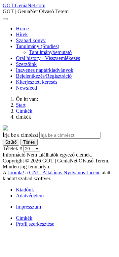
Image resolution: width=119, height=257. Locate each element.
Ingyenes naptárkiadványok (44, 70)
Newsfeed (26, 88)
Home (22, 28)
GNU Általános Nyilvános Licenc (64, 172)
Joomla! (16, 172)
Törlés (29, 142)
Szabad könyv (31, 40)
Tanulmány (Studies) (37, 46)
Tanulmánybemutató (50, 52)
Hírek (22, 34)
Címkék (24, 218)
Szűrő (11, 142)
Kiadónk (25, 189)
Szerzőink (26, 64)
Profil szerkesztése (35, 224)
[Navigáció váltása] (5, 19)
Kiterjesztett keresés (36, 82)
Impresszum (28, 207)
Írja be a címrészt (21, 135)
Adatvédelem (30, 195)
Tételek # (13, 148)
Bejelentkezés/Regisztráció (44, 76)
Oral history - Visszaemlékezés (48, 58)
